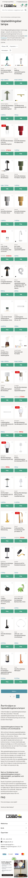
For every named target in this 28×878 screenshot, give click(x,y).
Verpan (2, 68)
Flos (15, 68)
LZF (1, 667)
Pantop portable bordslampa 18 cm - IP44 (7, 71)
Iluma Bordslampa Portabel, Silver (6, 212)
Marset (16, 526)
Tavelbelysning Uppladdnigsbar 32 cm (20, 107)
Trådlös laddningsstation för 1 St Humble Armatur (6, 601)
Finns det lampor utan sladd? (9, 802)
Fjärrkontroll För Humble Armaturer (20, 564)
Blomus (2, 491)
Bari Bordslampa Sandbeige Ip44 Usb (20, 423)
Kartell (15, 491)
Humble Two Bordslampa (4, 176)
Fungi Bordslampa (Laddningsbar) (6, 282)
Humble (2, 174)
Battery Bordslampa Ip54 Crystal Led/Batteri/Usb (20, 494)
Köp (7, 153)
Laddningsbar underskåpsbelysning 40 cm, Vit (7, 424)
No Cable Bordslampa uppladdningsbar (19, 248)
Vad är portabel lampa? (7, 807)
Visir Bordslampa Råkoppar (19, 669)
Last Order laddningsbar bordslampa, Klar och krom (6, 249)
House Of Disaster (18, 596)
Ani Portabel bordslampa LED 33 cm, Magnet (7, 494)
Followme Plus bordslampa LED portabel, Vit (19, 529)
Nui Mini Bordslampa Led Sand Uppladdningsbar (20, 388)
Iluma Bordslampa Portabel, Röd (19, 141)
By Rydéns (16, 420)
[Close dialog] (26, 861)
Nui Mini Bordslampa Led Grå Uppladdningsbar (7, 142)
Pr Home (3, 385)
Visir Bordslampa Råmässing (6, 529)
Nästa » (14, 691)
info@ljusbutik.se (8, 842)
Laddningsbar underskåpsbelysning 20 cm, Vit (21, 318)
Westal (16, 456)
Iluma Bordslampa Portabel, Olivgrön (20, 176)
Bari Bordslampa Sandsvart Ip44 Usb (7, 458)
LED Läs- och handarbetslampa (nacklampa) (20, 635)
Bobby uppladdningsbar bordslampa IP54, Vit (20, 459)
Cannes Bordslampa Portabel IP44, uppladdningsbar (7, 107)
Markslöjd (3, 280)
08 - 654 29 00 (7, 839)
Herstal (16, 139)
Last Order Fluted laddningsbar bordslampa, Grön (6, 318)
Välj (7, 83)
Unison (16, 103)
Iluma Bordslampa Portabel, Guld (19, 212)
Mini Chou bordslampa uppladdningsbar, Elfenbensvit (6, 671)
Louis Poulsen (17, 350)
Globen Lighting (4, 103)
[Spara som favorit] (12, 55)
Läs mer (3, 42)
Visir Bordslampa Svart (6, 634)
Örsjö (2, 526)
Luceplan (3, 139)
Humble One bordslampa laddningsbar (5, 353)
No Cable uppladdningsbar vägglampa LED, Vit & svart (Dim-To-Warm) (20, 285)
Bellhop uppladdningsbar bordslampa (19, 71)
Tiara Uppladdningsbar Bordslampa (6, 388)
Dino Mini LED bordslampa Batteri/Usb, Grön (19, 600)
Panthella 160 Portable (18, 352)
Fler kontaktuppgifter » (7, 844)
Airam (15, 632)
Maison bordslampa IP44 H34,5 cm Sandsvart (7, 564)
